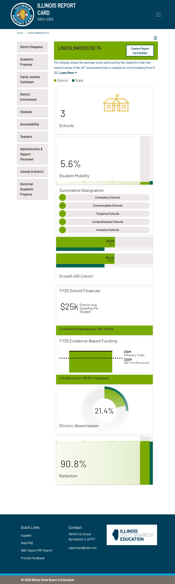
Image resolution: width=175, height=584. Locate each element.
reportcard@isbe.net (82, 548)
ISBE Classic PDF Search (36, 550)
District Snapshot (31, 47)
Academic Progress (26, 61)
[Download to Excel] (155, 38)
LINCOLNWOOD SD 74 (38, 32)
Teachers (26, 136)
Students (26, 112)
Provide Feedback (33, 558)
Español (26, 535)
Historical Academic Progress (26, 189)
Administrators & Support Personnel (31, 154)
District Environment (28, 96)
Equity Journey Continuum (30, 79)
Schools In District (32, 171)
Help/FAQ (27, 543)
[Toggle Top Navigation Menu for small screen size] (158, 14)
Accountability (29, 124)
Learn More (67, 72)
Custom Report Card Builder (140, 51)
